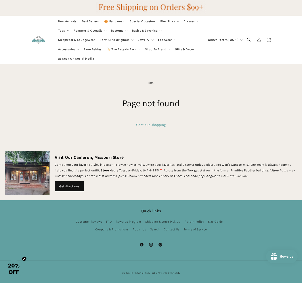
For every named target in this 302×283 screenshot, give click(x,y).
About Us (139, 229)
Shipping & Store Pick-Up (162, 222)
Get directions (69, 186)
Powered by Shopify (168, 272)
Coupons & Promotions (112, 229)
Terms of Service (195, 229)
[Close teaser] (24, 258)
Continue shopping (151, 125)
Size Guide (215, 222)
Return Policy (194, 222)
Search (155, 229)
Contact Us (172, 229)
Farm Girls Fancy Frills (144, 272)
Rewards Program (128, 222)
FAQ (109, 222)
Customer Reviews (89, 222)
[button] (169, 21)
